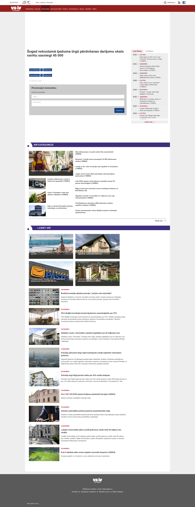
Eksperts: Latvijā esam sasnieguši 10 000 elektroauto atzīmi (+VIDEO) (95, 160)
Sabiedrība (30, 9)
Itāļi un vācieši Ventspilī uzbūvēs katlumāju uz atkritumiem (60, 207)
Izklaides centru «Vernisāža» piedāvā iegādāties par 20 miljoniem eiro (90, 333)
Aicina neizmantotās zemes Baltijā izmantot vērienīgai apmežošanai (96, 211)
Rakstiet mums (104, 492)
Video (94, 9)
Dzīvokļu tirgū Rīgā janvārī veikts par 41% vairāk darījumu (85, 375)
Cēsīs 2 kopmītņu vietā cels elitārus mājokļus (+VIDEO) (58, 193)
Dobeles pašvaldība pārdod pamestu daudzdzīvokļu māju (85, 411)
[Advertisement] (97, 32)
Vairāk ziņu (159, 220)
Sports (81, 9)
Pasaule (37, 9)
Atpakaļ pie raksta (36, 81)
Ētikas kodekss (118, 492)
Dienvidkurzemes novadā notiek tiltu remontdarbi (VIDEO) (94, 153)
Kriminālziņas (73, 9)
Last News (137, 51)
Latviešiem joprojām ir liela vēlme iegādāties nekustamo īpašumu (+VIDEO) (95, 280)
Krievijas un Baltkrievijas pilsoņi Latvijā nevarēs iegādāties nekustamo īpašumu (96, 253)
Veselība (88, 9)
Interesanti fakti (56, 9)
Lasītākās (149, 51)
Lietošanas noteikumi (88, 492)
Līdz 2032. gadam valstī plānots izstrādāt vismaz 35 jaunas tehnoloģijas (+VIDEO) (95, 182)
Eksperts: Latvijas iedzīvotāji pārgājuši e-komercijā (50, 171)
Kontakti (75, 492)
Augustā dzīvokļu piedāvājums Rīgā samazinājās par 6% (50, 253)
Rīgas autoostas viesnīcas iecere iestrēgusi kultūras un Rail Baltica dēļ (96, 189)
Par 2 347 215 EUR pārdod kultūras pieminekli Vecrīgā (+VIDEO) (88, 394)
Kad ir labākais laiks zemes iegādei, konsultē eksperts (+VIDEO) (88, 452)
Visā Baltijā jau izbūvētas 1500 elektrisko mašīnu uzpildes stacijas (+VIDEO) (94, 204)
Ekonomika (45, 9)
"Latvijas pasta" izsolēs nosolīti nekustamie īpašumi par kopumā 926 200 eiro (48, 280)
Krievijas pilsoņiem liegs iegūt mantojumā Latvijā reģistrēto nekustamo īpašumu (91, 354)
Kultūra (65, 9)
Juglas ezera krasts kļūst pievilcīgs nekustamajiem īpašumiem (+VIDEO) (95, 175)
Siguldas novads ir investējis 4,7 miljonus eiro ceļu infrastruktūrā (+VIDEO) (95, 197)
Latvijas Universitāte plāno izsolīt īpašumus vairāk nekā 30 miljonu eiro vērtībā (91, 431)
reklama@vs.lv (107, 489)
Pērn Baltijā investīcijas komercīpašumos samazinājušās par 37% (89, 313)
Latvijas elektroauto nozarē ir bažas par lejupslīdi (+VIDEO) (59, 180)
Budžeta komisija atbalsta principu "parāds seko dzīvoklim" (86, 293)
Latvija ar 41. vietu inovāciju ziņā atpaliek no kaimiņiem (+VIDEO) (96, 167)
